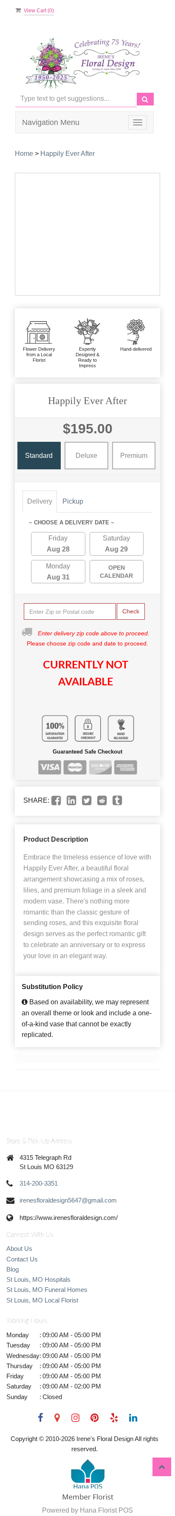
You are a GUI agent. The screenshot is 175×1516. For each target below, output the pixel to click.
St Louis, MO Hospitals (38, 1279)
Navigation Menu (50, 122)
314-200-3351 (39, 1183)
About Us (19, 1248)
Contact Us (22, 1259)
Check (130, 611)
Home (24, 153)
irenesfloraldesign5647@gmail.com (68, 1200)
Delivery (39, 501)
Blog (12, 1269)
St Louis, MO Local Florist (42, 1300)
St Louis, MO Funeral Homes (47, 1289)
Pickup (72, 501)
